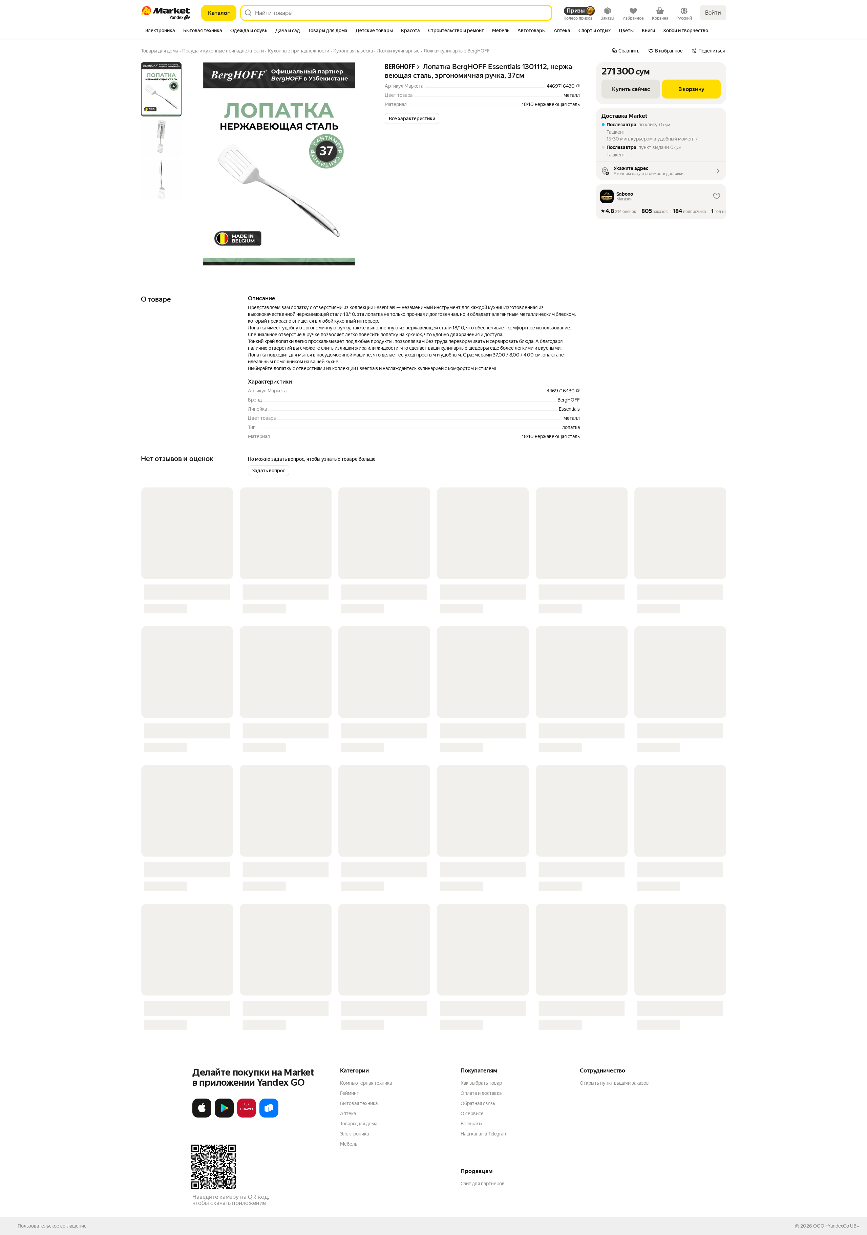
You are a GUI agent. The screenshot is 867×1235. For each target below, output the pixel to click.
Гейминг (349, 1093)
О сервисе (472, 1113)
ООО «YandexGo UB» (836, 1226)
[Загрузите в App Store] (201, 1116)
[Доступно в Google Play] (224, 1116)
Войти (713, 12)
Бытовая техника (359, 1103)
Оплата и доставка (481, 1093)
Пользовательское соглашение (52, 1226)
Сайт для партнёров (483, 1183)
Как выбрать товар (481, 1083)
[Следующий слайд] (357, 164)
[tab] (160, 31)
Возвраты (471, 1123)
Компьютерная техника (366, 1083)
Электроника (354, 1133)
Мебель (348, 1144)
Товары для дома (358, 1123)
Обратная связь (478, 1103)
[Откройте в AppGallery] (246, 1116)
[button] (412, 118)
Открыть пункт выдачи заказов (614, 1083)
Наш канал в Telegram (484, 1133)
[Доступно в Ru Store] (268, 1116)
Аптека (348, 1113)
